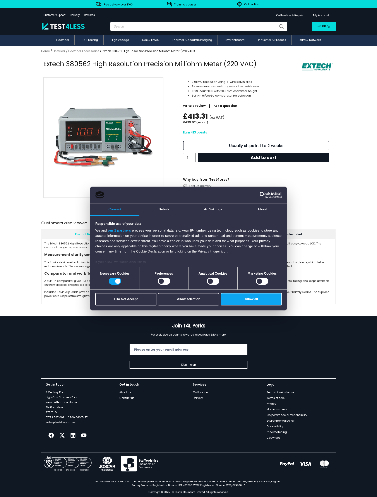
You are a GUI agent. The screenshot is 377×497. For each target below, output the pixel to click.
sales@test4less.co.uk (60, 422)
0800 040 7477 (78, 417)
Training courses (185, 4)
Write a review (194, 106)
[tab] (89, 234)
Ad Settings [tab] (213, 209)
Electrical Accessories (83, 51)
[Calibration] (239, 4)
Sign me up (188, 364)
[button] (62, 40)
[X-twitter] (62, 435)
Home (45, 51)
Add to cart (263, 157)
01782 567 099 (55, 417)
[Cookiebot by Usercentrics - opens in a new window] (263, 195)
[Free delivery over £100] (98, 4)
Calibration (251, 4)
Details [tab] (164, 209)
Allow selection (188, 299)
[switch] (164, 281)
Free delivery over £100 (118, 4)
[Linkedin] (72, 435)
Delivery (75, 15)
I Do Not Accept (126, 299)
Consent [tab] (115, 209)
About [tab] (262, 209)
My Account (320, 15)
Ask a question (225, 106)
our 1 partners (119, 230)
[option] (103, 137)
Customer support (54, 15)
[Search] (281, 26)
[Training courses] (169, 4)
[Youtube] (83, 435)
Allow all (251, 299)
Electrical (59, 51)
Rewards (89, 15)
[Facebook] (51, 435)
